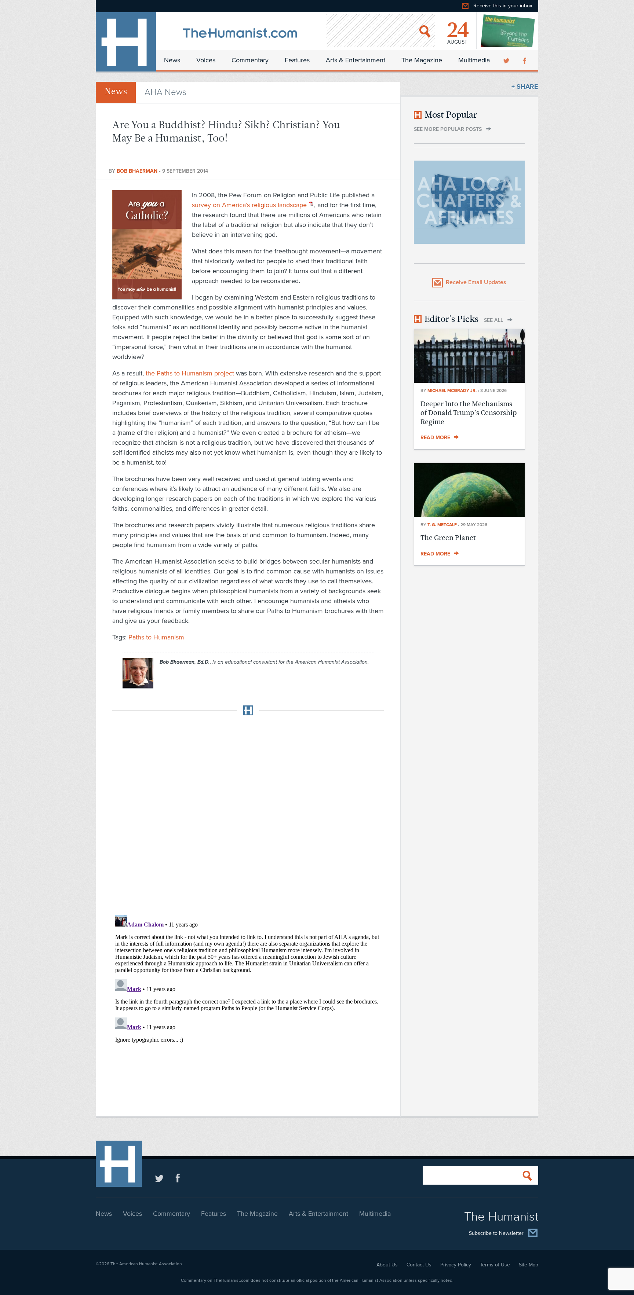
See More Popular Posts (448, 129)
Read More (435, 437)
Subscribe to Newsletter (496, 1233)
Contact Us (419, 1265)
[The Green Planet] (469, 515)
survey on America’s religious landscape (249, 205)
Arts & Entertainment (355, 60)
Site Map (528, 1265)
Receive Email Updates (476, 282)
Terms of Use (495, 1265)
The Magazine (421, 60)
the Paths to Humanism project (190, 373)
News (172, 60)
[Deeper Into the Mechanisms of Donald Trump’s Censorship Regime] (469, 381)
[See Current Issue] (508, 30)
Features (297, 60)
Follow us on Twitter (159, 1178)
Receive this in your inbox (502, 6)
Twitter (507, 60)
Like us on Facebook (178, 1178)
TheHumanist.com (126, 41)
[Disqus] (248, 813)
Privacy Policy (455, 1265)
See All (493, 320)
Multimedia (474, 60)
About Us (387, 1265)
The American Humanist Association (146, 1263)
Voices (205, 60)
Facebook (525, 60)
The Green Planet (448, 538)
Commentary (250, 60)
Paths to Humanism (156, 637)
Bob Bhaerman (138, 171)
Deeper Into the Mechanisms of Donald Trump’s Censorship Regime (468, 413)
